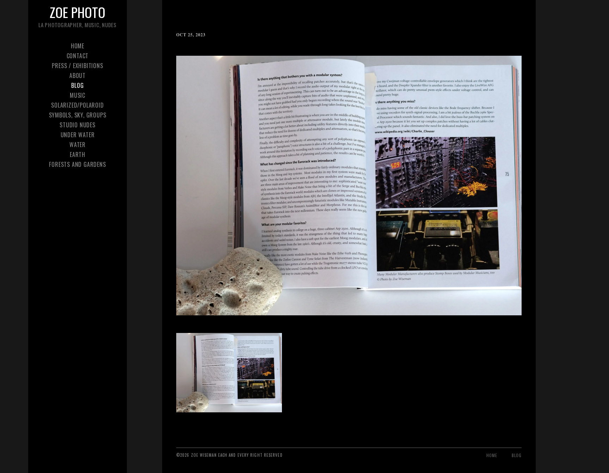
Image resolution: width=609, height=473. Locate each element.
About (77, 75)
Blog (77, 85)
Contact (78, 55)
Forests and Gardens (77, 164)
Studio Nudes (78, 125)
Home (77, 46)
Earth (77, 154)
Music (77, 95)
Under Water (78, 135)
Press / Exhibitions (77, 65)
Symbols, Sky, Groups (77, 115)
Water (77, 144)
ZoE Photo (77, 12)
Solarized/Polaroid (77, 105)
